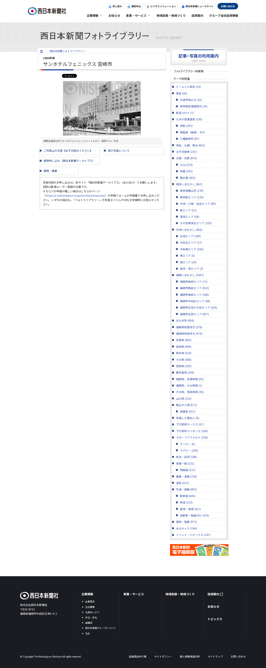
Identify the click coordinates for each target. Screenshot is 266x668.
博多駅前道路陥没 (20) (193, 106)
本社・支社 (91, 617)
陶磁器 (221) (187, 470)
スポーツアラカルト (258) (192, 437)
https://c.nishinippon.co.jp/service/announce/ (75, 195)
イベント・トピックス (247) (193, 535)
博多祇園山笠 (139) (191, 191)
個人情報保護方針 (190, 656)
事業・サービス (133, 594)
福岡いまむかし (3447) (190, 275)
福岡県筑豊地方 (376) (189, 327)
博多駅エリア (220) (191, 197)
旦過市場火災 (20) (191, 100)
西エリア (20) (188, 262)
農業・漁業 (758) (186, 476)
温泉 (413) (182, 483)
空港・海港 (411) (190, 509)
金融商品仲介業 (137, 656)
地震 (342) (186, 171)
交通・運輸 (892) (186, 489)
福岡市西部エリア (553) (194, 288)
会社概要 (90, 606)
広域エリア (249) (190, 236)
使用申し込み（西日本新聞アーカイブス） (69, 161)
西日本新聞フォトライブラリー (67, 51)
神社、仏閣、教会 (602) (190, 145)
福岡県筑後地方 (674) (189, 333)
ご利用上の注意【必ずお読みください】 (68, 150)
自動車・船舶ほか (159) (194, 515)
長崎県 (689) (183, 346)
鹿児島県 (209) (185, 372)
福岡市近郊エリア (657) (194, 314)
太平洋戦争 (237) (186, 152)
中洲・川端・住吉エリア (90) (198, 204)
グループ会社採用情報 (223, 15)
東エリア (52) (188, 210)
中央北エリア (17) (191, 242)
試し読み (117, 6)
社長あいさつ (92, 612)
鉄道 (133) (186, 502)
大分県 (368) (183, 360)
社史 (87, 633)
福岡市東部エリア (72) (193, 282)
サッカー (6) (187, 444)
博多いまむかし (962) (189, 184)
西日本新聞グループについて (100, 627)
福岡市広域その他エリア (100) (198, 307)
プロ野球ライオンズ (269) (192, 431)
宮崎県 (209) (183, 366)
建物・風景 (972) (186, 522)
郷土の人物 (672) (186, 405)
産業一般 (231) (185, 463)
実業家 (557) (187, 411)
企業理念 (90, 601)
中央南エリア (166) (191, 249)
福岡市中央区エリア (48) (195, 301)
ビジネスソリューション (163, 6)
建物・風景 (50, 171)
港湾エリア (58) (189, 217)
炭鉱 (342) (186, 126)
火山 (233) (186, 165)
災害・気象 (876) (186, 158)
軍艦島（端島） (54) (192, 132)
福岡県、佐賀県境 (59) (189, 379)
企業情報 (87, 594)
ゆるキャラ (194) (186, 528)
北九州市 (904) (185, 320)
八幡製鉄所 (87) (189, 139)
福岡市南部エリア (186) (194, 295)
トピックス (215, 619)
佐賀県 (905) (183, 340)
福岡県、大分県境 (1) (189, 385)
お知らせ (114, 15)
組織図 (88, 622)
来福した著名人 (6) (187, 418)
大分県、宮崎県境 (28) (189, 392)
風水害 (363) (187, 178)
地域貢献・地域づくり (171, 15)
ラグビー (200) (189, 450)
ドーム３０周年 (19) (188, 87)
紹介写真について (119, 150)
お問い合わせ (228, 6)
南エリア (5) (187, 255)
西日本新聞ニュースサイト (199, 6)
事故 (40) (181, 93)
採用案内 (197, 15)
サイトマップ (215, 656)
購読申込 (136, 6)
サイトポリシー (163, 656)
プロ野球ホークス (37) (189, 424)
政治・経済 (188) (186, 457)
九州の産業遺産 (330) (189, 119)
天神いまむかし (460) (189, 230)
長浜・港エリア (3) (191, 269)
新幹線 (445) (187, 496)
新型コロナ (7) (185, 113)
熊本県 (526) (183, 353)
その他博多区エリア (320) (196, 223)
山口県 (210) (183, 398)
